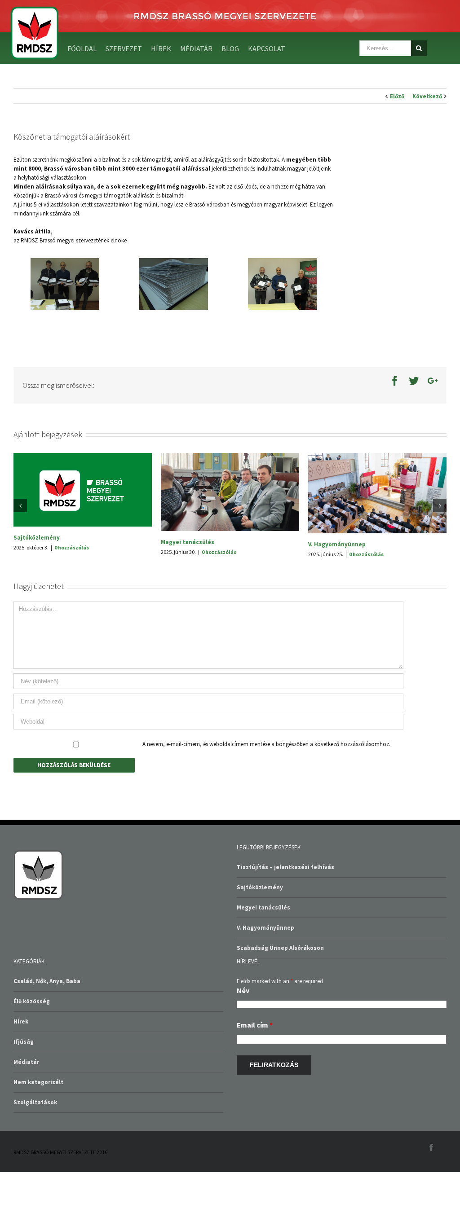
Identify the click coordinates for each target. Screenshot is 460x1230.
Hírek (20, 1079)
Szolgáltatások (35, 1160)
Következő (427, 96)
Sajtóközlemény (331, 537)
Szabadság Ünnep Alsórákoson (57, 536)
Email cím (255, 1082)
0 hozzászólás (71, 545)
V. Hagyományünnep (265, 985)
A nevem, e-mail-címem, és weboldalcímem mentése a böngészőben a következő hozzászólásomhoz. (266, 802)
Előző (397, 96)
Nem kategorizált (38, 1140)
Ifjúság (23, 1099)
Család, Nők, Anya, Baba (46, 1039)
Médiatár (26, 1120)
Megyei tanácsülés (263, 965)
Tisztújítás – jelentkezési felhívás (209, 602)
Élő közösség (31, 1059)
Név (243, 1048)
